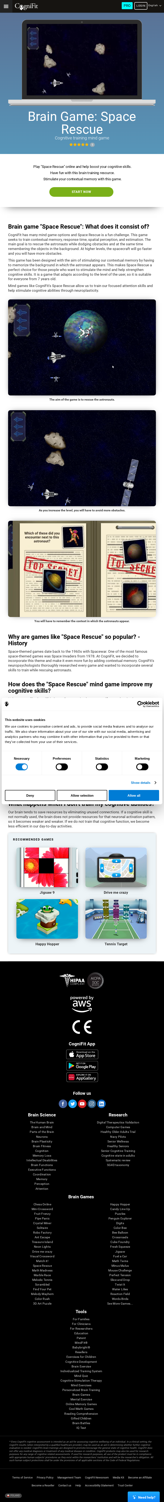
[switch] (62, 766)
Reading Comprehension (81, 1413)
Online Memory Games (81, 1404)
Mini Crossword (42, 1209)
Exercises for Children (81, 1356)
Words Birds (120, 1299)
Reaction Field (120, 1294)
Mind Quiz (81, 1376)
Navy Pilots (118, 1136)
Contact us (64, 1485)
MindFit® (81, 1342)
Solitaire (42, 1228)
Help (78, 1485)
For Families (81, 1319)
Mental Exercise (81, 1399)
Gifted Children (81, 1418)
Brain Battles (81, 1423)
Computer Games (118, 1127)
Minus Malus (120, 1265)
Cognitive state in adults (118, 1155)
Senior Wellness (118, 1141)
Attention (41, 1188)
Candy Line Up (120, 1209)
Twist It (120, 1284)
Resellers (81, 1352)
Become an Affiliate (140, 1477)
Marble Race (42, 1275)
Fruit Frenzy (42, 1213)
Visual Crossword (42, 1256)
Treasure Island (42, 1242)
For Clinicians (81, 1324)
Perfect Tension (120, 1275)
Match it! (42, 1261)
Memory (42, 1179)
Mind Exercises (81, 1385)
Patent (81, 1338)
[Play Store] (82, 1065)
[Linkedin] (101, 1103)
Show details (140, 782)
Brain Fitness (42, 1146)
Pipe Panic (42, 1218)
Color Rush (42, 1299)
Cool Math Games (81, 1408)
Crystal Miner (42, 1223)
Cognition (42, 1151)
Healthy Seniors (118, 1146)
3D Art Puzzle (42, 1303)
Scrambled (42, 1284)
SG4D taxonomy (118, 1165)
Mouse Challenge (120, 1270)
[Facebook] (62, 1103)
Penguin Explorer (120, 1218)
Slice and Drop (120, 1280)
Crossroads (120, 1237)
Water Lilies (120, 1289)
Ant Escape (42, 1237)
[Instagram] (91, 1103)
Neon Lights (42, 1246)
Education (81, 1333)
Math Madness (42, 1270)
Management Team (69, 1477)
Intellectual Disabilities (41, 1160)
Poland (15, 1495)
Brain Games (81, 1394)
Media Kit (118, 1477)
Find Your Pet (42, 1289)
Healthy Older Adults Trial (118, 1132)
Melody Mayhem (42, 1294)
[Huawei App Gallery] (82, 1077)
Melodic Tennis (42, 1280)
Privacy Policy (45, 1477)
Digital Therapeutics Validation (118, 1122)
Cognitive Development (81, 1361)
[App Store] (82, 1054)
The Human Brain (42, 1122)
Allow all (133, 795)
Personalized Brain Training (81, 1390)
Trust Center (125, 1485)
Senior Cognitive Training (118, 1151)
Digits (120, 1223)
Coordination (42, 1174)
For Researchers (81, 1328)
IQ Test (81, 1427)
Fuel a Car (120, 1256)
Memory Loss (42, 1155)
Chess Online (42, 1204)
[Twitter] (72, 1103)
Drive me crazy (42, 1251)
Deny (30, 795)
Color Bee (120, 1228)
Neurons (42, 1136)
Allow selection (82, 795)
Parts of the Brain (42, 1132)
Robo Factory (42, 1232)
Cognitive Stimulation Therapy (81, 1380)
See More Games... (120, 1303)
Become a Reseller (43, 1485)
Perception (41, 1183)
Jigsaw (120, 1251)
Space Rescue (42, 1265)
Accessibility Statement (99, 1485)
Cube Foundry (120, 1242)
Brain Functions (42, 1165)
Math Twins (120, 1261)
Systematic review (118, 1160)
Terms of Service (22, 1477)
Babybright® (81, 1347)
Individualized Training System (81, 1371)
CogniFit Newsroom (97, 1477)
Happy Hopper (120, 1204)
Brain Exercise (81, 1366)
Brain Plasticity (42, 1141)
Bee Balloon (120, 1232)
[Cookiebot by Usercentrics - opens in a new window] (140, 704)
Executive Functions (42, 1169)
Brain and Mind (41, 1127)
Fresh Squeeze (120, 1246)
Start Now (81, 192)
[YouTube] (82, 1103)
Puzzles (120, 1213)
